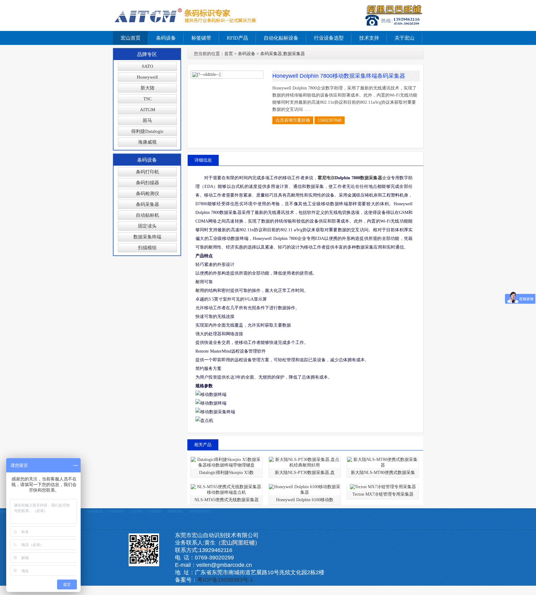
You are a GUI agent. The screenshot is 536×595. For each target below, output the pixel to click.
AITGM (147, 109)
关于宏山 (404, 38)
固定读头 (147, 226)
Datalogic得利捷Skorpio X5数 (226, 472)
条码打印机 (147, 171)
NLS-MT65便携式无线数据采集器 (226, 499)
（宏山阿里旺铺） (238, 543)
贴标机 (4, 511)
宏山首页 (131, 38)
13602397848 (330, 120)
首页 (228, 53)
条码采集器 (147, 204)
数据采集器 (371, 178)
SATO (147, 66)
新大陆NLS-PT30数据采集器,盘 (305, 472)
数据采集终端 (147, 236)
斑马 (147, 120)
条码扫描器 (147, 182)
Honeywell (147, 77)
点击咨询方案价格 (292, 120)
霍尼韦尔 (326, 178)
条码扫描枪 (116, 511)
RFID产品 (237, 38)
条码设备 (166, 38)
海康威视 (147, 142)
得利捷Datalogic (147, 131)
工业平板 (136, 511)
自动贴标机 (147, 215)
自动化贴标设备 (281, 38)
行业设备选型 (329, 38)
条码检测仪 (147, 193)
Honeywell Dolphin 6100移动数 (304, 499)
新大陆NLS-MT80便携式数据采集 (383, 472)
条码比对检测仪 (200, 511)
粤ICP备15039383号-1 (225, 580)
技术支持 (369, 38)
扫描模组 (147, 247)
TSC (147, 98)
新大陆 (147, 87)
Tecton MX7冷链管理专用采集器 (382, 494)
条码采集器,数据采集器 (282, 53)
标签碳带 (201, 38)
